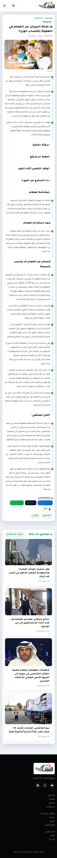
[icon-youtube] (52, 785)
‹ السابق (47, 516)
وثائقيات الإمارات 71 (47, 814)
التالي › (35, 516)
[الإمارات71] (47, 5)
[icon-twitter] (45, 785)
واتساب (15, 503)
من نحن (51, 839)
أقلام (53, 836)
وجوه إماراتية (50, 825)
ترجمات (52, 817)
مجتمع (52, 803)
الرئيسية (49, 18)
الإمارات (52, 799)
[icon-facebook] (37, 785)
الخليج (52, 821)
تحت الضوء (50, 832)
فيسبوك (44, 503)
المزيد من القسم (15, 534)
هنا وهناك (38, 18)
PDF (45, 509)
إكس (29, 503)
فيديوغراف (50, 807)
